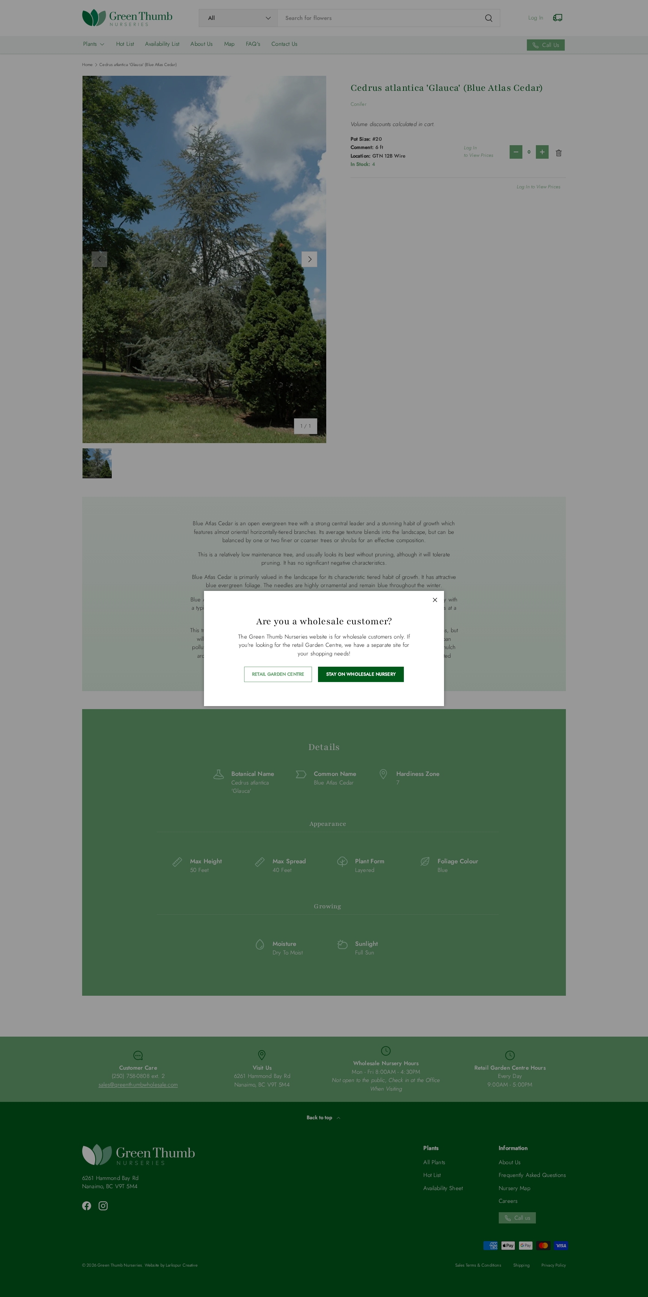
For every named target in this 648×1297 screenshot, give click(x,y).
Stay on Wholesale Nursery (361, 674)
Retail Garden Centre (278, 674)
